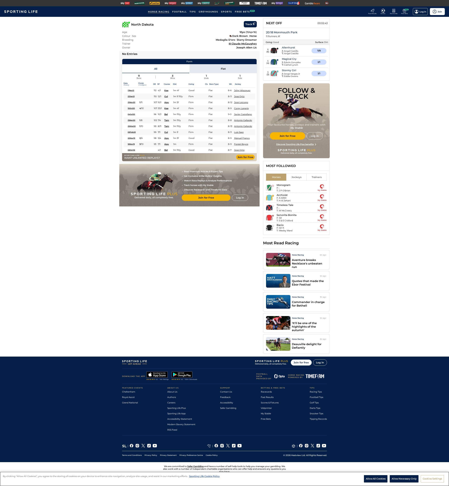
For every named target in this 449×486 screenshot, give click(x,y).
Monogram (283, 185)
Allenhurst (288, 47)
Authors (171, 397)
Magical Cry (289, 59)
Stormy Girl (289, 70)
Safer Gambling (228, 408)
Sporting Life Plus (176, 408)
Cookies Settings (432, 478)
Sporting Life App (176, 413)
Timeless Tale (285, 205)
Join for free (301, 362)
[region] (224, 479)
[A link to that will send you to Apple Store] (157, 376)
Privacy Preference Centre (191, 455)
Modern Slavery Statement (181, 424)
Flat (223, 68)
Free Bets (266, 419)
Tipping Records (318, 419)
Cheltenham (128, 391)
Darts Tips (315, 408)
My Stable (266, 413)
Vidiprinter (266, 408)
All (155, 68)
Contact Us (226, 391)
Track (248, 24)
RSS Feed (172, 429)
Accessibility (226, 402)
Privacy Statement (168, 455)
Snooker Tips (316, 413)
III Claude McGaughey (243, 43)
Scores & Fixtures (270, 402)
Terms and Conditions (132, 455)
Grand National (130, 402)
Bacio (280, 225)
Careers (171, 402)
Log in (320, 362)
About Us (172, 391)
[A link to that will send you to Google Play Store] (184, 376)
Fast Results (267, 397)
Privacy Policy (151, 455)
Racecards (266, 391)
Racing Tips (316, 391)
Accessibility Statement (179, 419)
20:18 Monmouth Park (281, 32)
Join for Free (245, 157)
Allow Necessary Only (404, 478)
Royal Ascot (128, 397)
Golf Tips (314, 402)
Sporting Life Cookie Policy (204, 476)
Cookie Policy (212, 455)
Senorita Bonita (286, 215)
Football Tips (316, 397)
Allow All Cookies (376, 478)
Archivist (282, 195)
